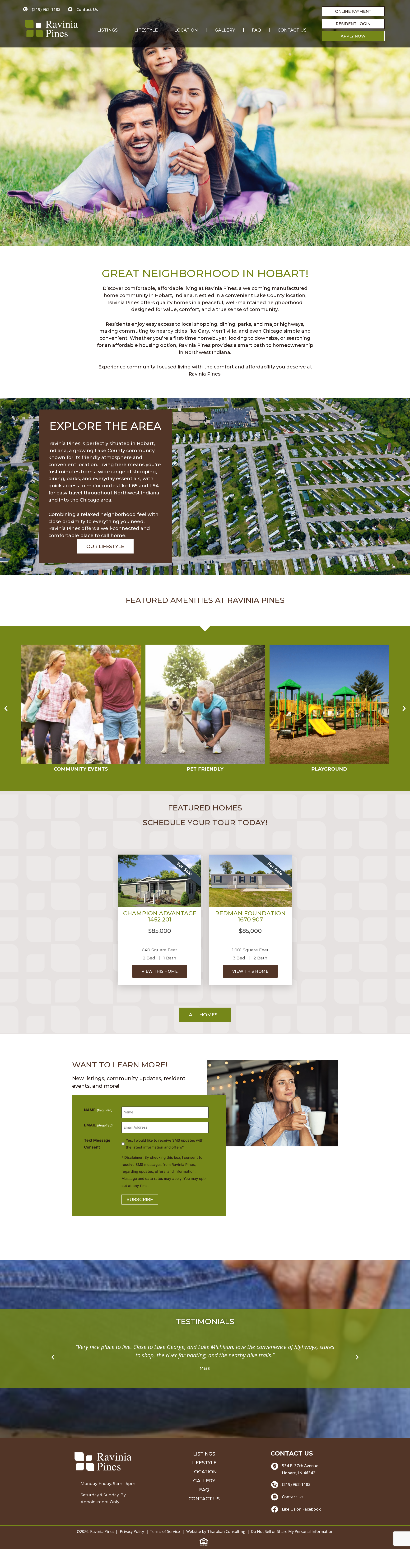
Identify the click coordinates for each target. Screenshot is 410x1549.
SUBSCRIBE (139, 1199)
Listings (107, 30)
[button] (5, 708)
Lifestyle (146, 30)
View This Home (160, 971)
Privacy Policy (132, 1531)
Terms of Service (165, 1531)
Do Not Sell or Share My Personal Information (292, 1531)
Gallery (225, 30)
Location (186, 30)
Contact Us (292, 30)
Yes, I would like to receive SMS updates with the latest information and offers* (164, 1144)
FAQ (256, 30)
